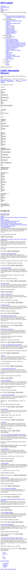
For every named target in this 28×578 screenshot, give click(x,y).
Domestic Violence (4, 97)
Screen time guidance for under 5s (8, 225)
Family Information (5, 560)
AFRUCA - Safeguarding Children (8, 253)
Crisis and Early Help (10, 55)
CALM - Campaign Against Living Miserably (12, 344)
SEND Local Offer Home (11, 39)
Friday (2, 187)
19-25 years (3, 139)
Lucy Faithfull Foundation (7, 512)
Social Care (8, 53)
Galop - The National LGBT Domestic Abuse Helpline (14, 434)
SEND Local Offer (14, 48)
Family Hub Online (8, 36)
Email (9, 265)
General (14, 16)
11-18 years (3, 136)
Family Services (10, 81)
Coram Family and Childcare (8, 394)
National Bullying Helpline (8, 524)
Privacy (5, 566)
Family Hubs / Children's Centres (13, 23)
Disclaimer (5, 565)
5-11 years (3, 144)
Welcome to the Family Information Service (15, 15)
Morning (2, 200)
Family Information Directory (12, 27)
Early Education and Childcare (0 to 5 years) (15, 44)
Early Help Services (10, 28)
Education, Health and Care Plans (13, 50)
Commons (3, 128)
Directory (17, 80)
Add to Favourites (9, 236)
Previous (5, 553)
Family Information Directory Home (14, 20)
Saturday (3, 189)
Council (7, 2)
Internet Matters (5, 463)
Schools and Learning (10, 30)
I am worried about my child (12, 40)
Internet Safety (4, 100)
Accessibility (6, 563)
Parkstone (3, 120)
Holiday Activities (10, 25)
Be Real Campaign (5, 305)
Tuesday (2, 179)
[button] (14, 84)
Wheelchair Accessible (5, 149)
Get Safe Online (5, 449)
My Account (6, 63)
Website (2, 236)
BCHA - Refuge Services (6, 294)
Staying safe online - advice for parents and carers (11, 223)
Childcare (8, 22)
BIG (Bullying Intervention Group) (8, 315)
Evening (2, 195)
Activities (8, 24)
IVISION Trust (5, 477)
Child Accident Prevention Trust (9, 368)
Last (4, 558)
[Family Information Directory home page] (8, 569)
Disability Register (10, 58)
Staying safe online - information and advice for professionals (14, 224)
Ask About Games (5, 283)
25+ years (3, 141)
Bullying (2, 92)
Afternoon (3, 197)
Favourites (3, 82)
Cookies (5, 564)
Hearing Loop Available (5, 152)
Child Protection (4, 94)
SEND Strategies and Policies (12, 41)
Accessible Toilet (4, 154)
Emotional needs (4, 169)
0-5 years (3, 133)
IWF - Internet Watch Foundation (9, 488)
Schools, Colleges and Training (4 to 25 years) (16, 45)
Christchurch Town (4, 126)
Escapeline (4, 422)
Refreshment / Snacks (5, 157)
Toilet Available (4, 160)
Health (7, 51)
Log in (7, 63)
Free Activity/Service (5, 205)
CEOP (3, 355)
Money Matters (9, 52)
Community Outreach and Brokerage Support (16, 17)
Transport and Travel (10, 48)
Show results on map (5, 213)
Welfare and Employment (11, 31)
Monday (2, 176)
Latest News (8, 18)
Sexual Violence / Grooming (6, 105)
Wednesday (3, 182)
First (4, 552)
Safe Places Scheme (5, 219)
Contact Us (7, 60)
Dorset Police (5, 409)
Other (2, 102)
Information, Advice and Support (13, 56)
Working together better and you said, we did (15, 42)
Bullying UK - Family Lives (7, 329)
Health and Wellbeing (10, 33)
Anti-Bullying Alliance (6, 267)
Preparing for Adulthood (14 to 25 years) (14, 46)
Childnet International (6, 380)
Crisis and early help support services (8, 222)
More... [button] (2, 165)
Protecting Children (10, 29)
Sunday (2, 174)
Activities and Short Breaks (12, 47)
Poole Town (3, 123)
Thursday (3, 184)
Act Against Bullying (5, 227)
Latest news (8, 34)
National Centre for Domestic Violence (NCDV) (12, 537)
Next (4, 557)
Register (8, 64)
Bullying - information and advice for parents (10, 221)
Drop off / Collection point (6, 162)
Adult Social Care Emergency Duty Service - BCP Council (14, 239)
